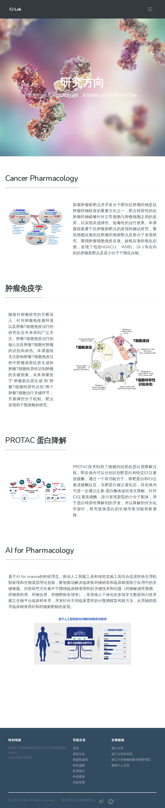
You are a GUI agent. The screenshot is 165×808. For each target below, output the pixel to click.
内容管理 (79, 782)
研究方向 (79, 754)
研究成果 (79, 765)
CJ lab (24, 800)
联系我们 (79, 771)
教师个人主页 (121, 765)
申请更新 (79, 777)
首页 (76, 748)
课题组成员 (80, 760)
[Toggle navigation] (150, 9)
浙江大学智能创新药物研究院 (131, 760)
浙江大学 (118, 748)
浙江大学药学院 (122, 754)
